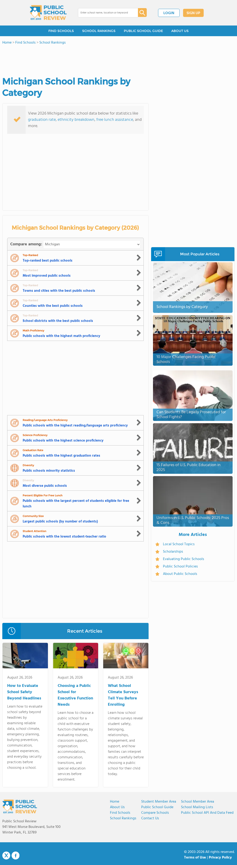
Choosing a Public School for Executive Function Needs (75, 695)
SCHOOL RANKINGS (98, 31)
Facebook (15, 855)
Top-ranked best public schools (47, 260)
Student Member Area (158, 801)
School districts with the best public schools (58, 321)
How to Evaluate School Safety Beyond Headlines (24, 692)
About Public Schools (180, 574)
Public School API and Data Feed (207, 813)
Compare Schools (155, 813)
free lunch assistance (114, 119)
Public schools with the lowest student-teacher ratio (64, 536)
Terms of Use (195, 858)
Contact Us (150, 818)
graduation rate (42, 119)
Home (114, 801)
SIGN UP (193, 13)
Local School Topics (179, 544)
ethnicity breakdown (76, 119)
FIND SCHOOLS (61, 31)
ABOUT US (180, 31)
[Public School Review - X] (6, 856)
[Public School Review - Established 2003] (48, 13)
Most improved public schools (47, 276)
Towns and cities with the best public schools (59, 291)
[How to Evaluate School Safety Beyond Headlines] (25, 656)
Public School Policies (180, 567)
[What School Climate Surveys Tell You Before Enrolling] (125, 656)
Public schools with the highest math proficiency (61, 336)
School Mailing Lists (197, 807)
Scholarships (173, 552)
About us (117, 807)
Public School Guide (157, 807)
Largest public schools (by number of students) (60, 521)
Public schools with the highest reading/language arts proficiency (75, 425)
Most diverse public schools (45, 486)
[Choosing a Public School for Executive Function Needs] (75, 656)
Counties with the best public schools (53, 306)
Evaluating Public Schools (183, 559)
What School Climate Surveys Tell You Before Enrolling (123, 695)
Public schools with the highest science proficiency (63, 440)
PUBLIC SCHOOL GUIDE (143, 31)
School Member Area (197, 801)
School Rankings (123, 818)
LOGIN (168, 13)
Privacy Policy (220, 858)
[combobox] (104, 12)
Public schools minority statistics (49, 471)
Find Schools (120, 813)
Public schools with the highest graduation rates (61, 455)
